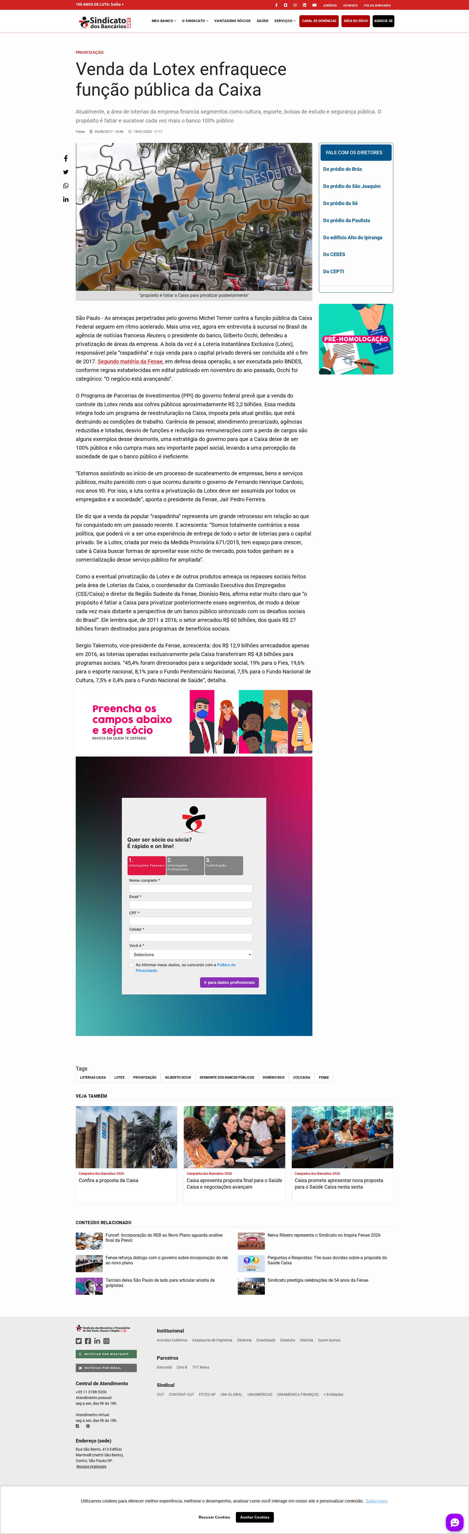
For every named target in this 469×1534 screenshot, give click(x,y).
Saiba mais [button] (376, 1501)
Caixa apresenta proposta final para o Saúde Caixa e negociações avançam (234, 1183)
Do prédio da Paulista (346, 220)
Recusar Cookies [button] (214, 1517)
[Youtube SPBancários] (117, 1341)
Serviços (283, 21)
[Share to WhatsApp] (65, 185)
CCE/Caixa (301, 1077)
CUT (160, 1394)
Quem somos (329, 1340)
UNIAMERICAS (260, 1394)
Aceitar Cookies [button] (255, 1517)
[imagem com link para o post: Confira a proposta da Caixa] (126, 1138)
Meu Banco (163, 21)
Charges (350, 5)
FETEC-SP (207, 1394)
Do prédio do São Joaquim (352, 186)
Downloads (265, 1340)
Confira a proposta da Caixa (108, 1180)
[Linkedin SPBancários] (98, 1341)
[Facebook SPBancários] (89, 1341)
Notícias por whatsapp (106, 1354)
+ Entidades (333, 1394)
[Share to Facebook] (65, 158)
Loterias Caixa (93, 1077)
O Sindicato (194, 21)
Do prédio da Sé (340, 203)
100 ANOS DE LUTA (100, 4)
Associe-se (383, 21)
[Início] (113, 22)
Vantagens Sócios (232, 21)
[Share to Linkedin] (65, 199)
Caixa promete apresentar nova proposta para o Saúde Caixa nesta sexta (339, 1183)
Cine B (182, 1367)
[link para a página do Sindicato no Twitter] (285, 5)
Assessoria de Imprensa (212, 1340)
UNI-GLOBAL (232, 1394)
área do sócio (356, 21)
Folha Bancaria (377, 5)
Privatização (144, 1077)
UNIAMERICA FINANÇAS (298, 1394)
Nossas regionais (91, 1466)
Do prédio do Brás (342, 169)
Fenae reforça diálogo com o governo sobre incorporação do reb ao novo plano (167, 1260)
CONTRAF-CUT (181, 1394)
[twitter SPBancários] (79, 1341)
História (306, 1340)
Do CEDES (334, 254)
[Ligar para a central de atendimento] (78, 1426)
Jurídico (330, 5)
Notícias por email (102, 1367)
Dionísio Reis (273, 1077)
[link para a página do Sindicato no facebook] (276, 5)
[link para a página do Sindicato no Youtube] (314, 5)
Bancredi (164, 1367)
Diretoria (244, 1340)
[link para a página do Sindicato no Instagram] (295, 5)
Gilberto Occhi (178, 1077)
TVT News (200, 1367)
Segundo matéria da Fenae (130, 361)
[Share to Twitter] (65, 172)
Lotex (120, 1077)
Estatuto (287, 1340)
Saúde (263, 21)
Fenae (324, 1077)
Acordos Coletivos (172, 1340)
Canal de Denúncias (319, 21)
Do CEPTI (333, 271)
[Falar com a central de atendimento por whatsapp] (88, 1426)
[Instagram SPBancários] (107, 1341)
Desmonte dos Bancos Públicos (227, 1077)
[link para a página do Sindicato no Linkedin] (304, 5)
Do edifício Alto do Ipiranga (352, 237)
